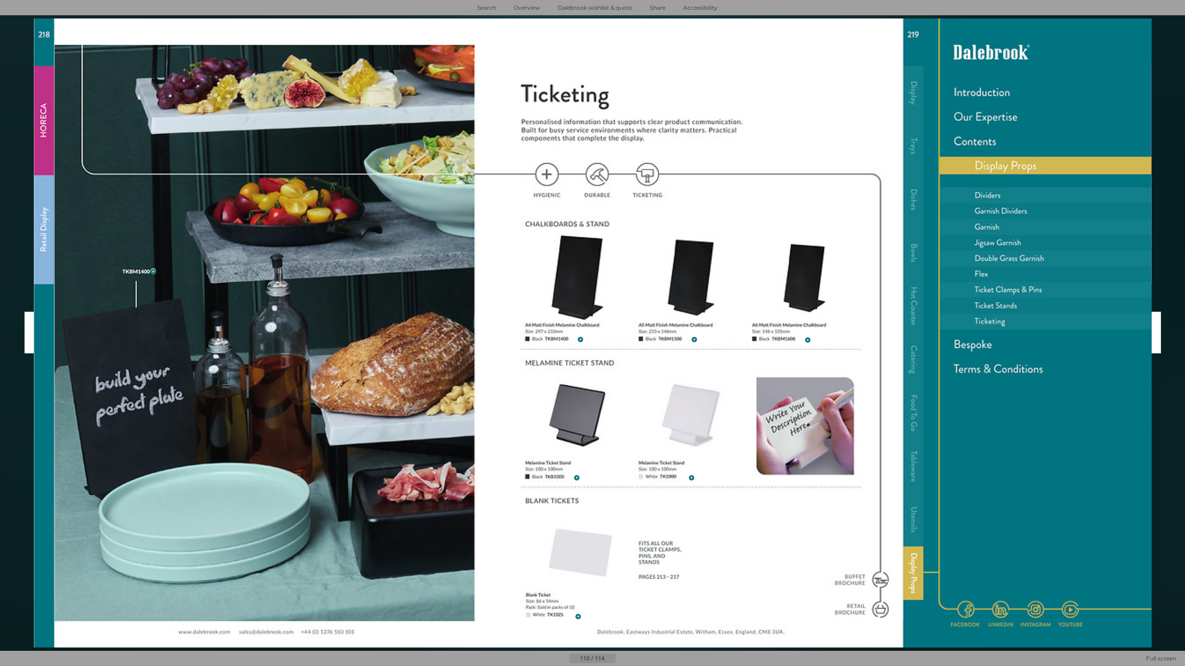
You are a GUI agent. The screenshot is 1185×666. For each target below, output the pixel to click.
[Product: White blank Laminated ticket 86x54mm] (560, 616)
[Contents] (1045, 142)
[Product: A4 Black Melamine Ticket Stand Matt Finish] (135, 271)
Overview (527, 7)
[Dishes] (913, 200)
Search (486, 7)
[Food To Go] (913, 413)
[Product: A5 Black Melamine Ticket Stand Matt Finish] (673, 339)
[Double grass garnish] (1045, 259)
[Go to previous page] (562, 658)
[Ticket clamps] (1046, 289)
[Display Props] (913, 574)
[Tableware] (913, 466)
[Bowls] (913, 253)
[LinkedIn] (1000, 609)
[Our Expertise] (1045, 117)
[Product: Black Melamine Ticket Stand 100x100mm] (558, 477)
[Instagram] (1035, 609)
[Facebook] (966, 609)
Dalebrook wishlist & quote (595, 7)
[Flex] (1046, 274)
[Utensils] (913, 520)
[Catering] (913, 360)
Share (658, 7)
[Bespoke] (1045, 345)
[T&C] (1045, 370)
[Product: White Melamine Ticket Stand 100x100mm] (672, 477)
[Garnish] (1046, 227)
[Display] (913, 93)
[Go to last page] (637, 658)
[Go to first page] (547, 658)
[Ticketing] (1046, 321)
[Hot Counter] (913, 306)
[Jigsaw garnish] (1045, 242)
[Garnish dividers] (1046, 211)
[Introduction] (1045, 92)
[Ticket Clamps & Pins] (660, 561)
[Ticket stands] (1045, 305)
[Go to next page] (623, 658)
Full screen (1161, 658)
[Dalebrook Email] (266, 632)
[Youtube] (1070, 609)
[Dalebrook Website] (204, 632)
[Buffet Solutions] (880, 580)
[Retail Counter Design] (880, 609)
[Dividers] (1045, 195)
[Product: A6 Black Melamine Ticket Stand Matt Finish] (787, 339)
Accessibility (700, 7)
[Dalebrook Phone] (328, 632)
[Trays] (913, 146)
